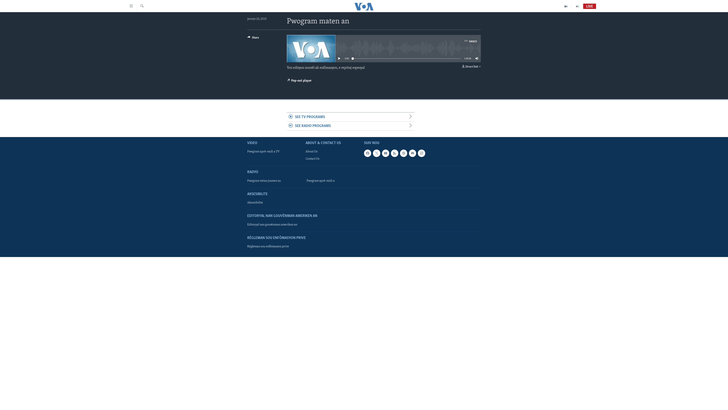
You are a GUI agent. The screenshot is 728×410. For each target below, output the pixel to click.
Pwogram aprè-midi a (321, 180)
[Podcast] (403, 153)
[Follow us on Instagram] (421, 153)
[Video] (566, 6)
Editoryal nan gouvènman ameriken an (272, 224)
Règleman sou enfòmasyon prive (268, 246)
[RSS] (394, 153)
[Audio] (577, 6)
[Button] (253, 38)
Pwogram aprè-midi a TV (263, 151)
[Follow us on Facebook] (367, 153)
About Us (312, 151)
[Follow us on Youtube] (385, 153)
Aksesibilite (255, 202)
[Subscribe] (412, 153)
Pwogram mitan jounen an (264, 180)
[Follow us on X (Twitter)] (376, 153)
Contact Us (312, 159)
